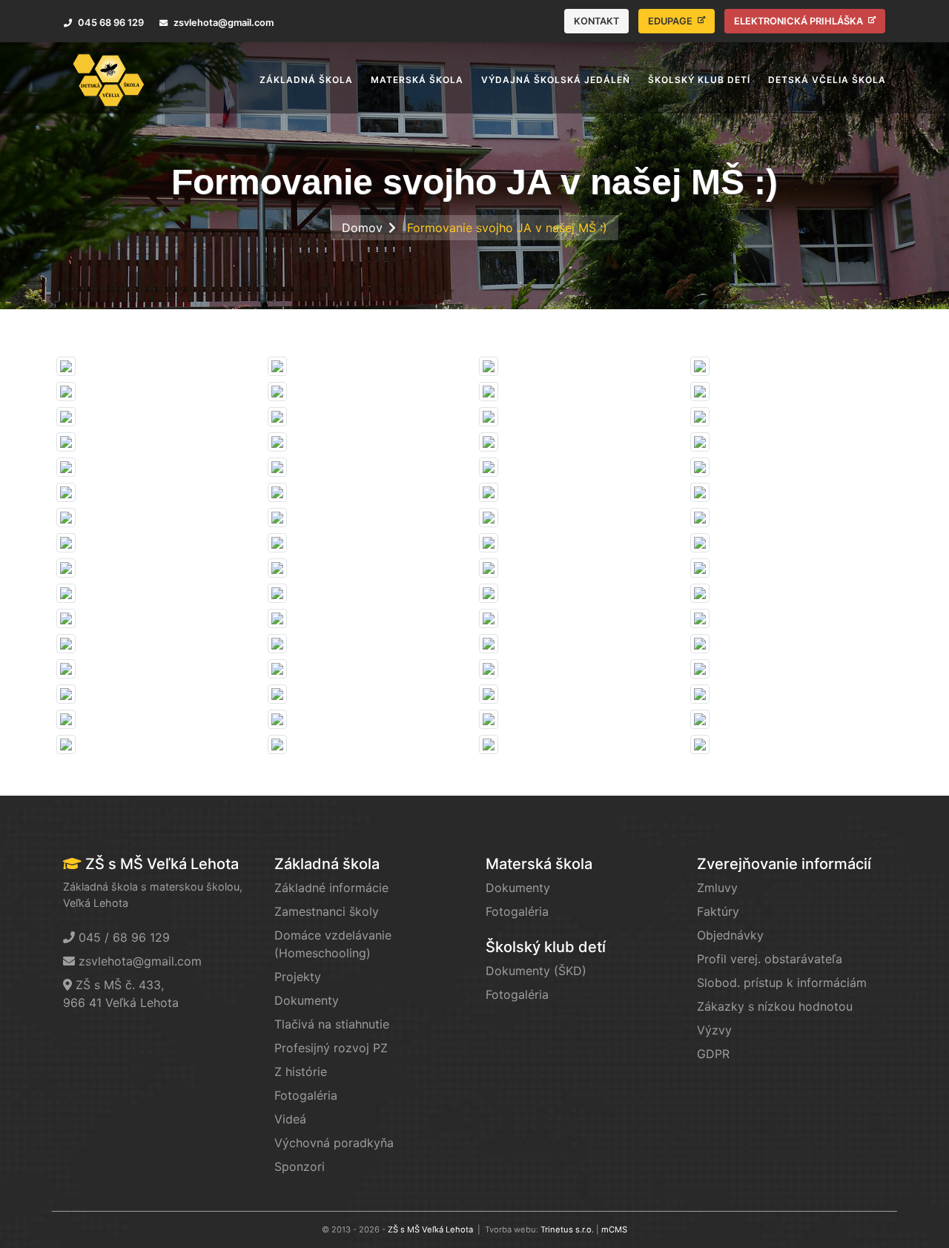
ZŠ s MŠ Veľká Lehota (430, 1229)
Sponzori (299, 1166)
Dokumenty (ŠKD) (536, 970)
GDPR (713, 1053)
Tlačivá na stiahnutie (331, 1024)
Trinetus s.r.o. (567, 1229)
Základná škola (327, 864)
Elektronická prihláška (799, 21)
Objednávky (730, 935)
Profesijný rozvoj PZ (331, 1047)
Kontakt (596, 21)
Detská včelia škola (827, 79)
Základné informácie (331, 887)
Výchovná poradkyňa (334, 1142)
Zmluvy (717, 887)
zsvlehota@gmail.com (140, 961)
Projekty (297, 976)
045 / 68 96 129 (124, 937)
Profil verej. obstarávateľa (769, 958)
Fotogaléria (305, 1095)
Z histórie (300, 1071)
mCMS (614, 1229)
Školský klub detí (546, 947)
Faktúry (718, 911)
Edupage (671, 21)
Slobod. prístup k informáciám (782, 982)
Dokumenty (306, 1000)
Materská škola (539, 864)
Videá (290, 1119)
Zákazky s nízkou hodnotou (775, 1006)
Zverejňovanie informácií (784, 864)
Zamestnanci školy (326, 911)
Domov (362, 227)
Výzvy (714, 1030)
